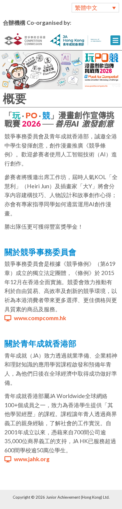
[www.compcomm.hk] (7, 318)
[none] (95, 7)
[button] (115, 40)
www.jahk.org (31, 459)
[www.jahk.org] (7, 459)
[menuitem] (95, 7)
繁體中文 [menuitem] (86, 7)
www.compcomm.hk (40, 318)
